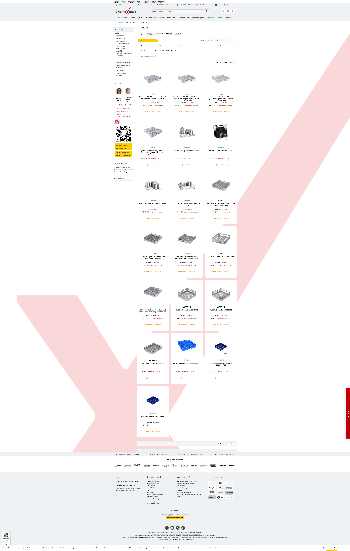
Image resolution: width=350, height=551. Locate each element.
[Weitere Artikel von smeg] (187, 307)
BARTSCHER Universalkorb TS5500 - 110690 (187, 151)
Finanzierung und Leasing (155, 501)
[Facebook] (167, 528)
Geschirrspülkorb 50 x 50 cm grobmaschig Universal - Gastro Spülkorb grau (221, 98)
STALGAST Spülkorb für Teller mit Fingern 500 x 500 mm (153, 258)
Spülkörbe (119, 51)
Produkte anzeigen (146, 56)
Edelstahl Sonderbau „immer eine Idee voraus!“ (189, 496)
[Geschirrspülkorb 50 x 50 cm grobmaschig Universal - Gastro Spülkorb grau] (221, 79)
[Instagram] (178, 528)
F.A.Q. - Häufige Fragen (154, 503)
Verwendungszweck (165, 50)
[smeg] (168, 33)
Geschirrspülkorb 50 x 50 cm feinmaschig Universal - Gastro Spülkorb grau (153, 152)
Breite (181, 46)
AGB (148, 490)
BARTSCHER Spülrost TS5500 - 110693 (153, 204)
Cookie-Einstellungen (153, 481)
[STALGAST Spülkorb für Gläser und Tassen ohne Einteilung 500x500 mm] (153, 292)
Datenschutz (151, 486)
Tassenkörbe (120, 58)
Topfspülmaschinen (122, 44)
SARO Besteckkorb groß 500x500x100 (187, 363)
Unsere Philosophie (183, 488)
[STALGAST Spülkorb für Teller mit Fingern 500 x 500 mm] (153, 238)
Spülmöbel (119, 68)
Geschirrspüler (121, 38)
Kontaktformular (122, 111)
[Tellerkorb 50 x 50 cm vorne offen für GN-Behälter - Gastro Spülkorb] (153, 79)
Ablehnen (325, 548)
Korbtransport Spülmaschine (120, 47)
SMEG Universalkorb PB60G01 (153, 363)
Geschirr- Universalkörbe (124, 53)
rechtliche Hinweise (153, 488)
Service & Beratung (153, 499)
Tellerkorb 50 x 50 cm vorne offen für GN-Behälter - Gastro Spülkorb (153, 98)
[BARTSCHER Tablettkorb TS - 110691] (221, 132)
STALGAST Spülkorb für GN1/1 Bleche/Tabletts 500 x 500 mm (186, 258)
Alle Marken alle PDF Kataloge (186, 481)
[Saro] (178, 33)
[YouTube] (172, 528)
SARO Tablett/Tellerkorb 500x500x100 (153, 417)
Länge (161, 46)
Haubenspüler (120, 41)
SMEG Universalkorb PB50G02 (221, 310)
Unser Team (181, 486)
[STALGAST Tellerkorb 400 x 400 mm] (221, 238)
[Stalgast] (159, 33)
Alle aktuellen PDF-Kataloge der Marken (123, 154)
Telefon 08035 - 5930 (125, 486)
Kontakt (179, 490)
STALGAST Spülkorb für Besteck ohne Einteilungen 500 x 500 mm (221, 204)
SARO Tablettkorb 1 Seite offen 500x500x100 (221, 364)
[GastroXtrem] (141, 33)
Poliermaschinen (121, 73)
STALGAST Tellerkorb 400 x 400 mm (221, 257)
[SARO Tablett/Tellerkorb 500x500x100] (153, 398)
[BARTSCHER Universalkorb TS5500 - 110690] (187, 132)
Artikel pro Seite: (222, 62)
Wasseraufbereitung (123, 65)
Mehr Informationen (248, 548)
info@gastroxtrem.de (228, 5)
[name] (118, 466)
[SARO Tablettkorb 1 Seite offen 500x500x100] (221, 345)
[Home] (119, 18)
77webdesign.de (187, 539)
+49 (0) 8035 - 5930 (162, 5)
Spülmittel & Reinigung (123, 62)
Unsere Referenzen (153, 483)
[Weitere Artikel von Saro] (187, 360)
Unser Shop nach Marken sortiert (121, 146)
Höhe (141, 46)
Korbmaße (143, 50)
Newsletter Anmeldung (175, 518)
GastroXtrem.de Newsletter (186, 483)
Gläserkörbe (120, 55)
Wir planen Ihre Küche (184, 492)
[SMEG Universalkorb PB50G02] (221, 292)
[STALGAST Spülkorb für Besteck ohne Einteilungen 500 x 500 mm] (221, 185)
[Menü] (9, 533)
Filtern (142, 41)
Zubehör (118, 76)
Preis (219, 46)
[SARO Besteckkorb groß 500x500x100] (187, 345)
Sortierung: (205, 41)
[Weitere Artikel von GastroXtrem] (153, 94)
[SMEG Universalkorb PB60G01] (153, 345)
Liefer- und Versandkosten (155, 494)
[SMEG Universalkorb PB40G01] (187, 292)
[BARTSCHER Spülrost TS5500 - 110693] (153, 185)
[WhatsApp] (183, 528)
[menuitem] (232, 11)
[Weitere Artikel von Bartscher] (187, 147)
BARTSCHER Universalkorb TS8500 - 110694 (187, 204)
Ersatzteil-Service (152, 497)
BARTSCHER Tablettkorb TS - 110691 (221, 150)
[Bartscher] (150, 33)
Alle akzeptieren (336, 548)
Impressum (150, 492)
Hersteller (202, 46)
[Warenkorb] (232, 11)
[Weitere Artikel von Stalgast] (221, 200)
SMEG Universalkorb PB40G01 (187, 310)
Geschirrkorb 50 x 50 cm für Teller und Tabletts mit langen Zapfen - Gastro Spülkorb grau (187, 98)
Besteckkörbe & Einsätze (123, 60)
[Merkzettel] (228, 11)
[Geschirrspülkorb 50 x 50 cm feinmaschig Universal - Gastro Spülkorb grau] (153, 132)
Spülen (117, 33)
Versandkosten (180, 532)
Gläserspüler (120, 36)
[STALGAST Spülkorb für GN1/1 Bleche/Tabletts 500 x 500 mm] (187, 238)
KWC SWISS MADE (122, 70)
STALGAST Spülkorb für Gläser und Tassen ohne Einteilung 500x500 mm (152, 311)
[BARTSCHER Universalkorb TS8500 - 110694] (187, 185)
